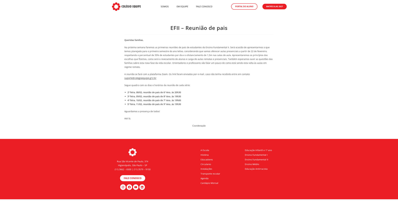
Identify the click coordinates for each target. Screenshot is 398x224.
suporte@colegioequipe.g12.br (140, 78)
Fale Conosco (204, 6)
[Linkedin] (142, 187)
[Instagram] (123, 187)
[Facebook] (129, 187)
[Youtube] (136, 187)
